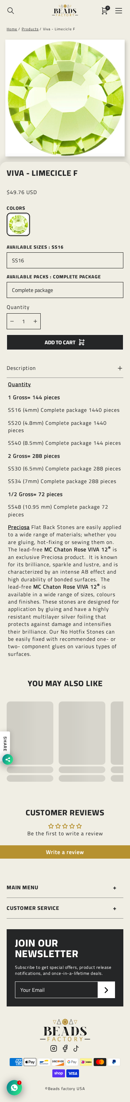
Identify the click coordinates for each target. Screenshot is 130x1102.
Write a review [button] (65, 852)
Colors (16, 208)
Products (30, 29)
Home (12, 29)
